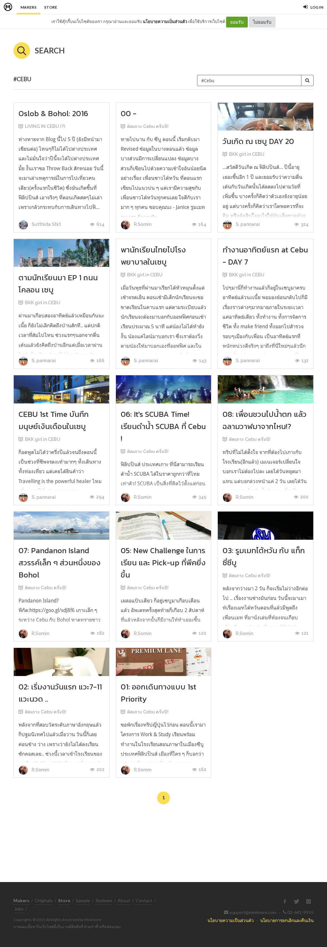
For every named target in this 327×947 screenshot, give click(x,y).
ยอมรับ (237, 22)
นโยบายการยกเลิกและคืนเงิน (287, 920)
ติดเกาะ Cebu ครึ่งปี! (148, 126)
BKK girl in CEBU (246, 154)
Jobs (19, 908)
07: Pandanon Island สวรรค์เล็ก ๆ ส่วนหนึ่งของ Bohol (60, 562)
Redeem (103, 900)
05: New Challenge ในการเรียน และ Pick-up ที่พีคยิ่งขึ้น (163, 562)
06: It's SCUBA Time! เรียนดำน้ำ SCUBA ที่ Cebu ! (163, 426)
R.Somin (142, 224)
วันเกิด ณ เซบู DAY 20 (258, 141)
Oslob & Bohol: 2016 (53, 113)
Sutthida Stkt (46, 224)
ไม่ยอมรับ (262, 22)
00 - (128, 113)
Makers (28, 7)
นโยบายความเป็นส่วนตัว (165, 21)
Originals (44, 900)
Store (50, 7)
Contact (144, 900)
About (124, 900)
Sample (83, 900)
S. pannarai (247, 224)
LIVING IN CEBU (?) (45, 126)
